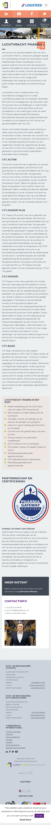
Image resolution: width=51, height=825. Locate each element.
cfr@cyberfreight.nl (37, 715)
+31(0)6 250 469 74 (38, 688)
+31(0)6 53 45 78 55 (38, 718)
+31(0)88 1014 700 (38, 682)
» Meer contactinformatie (15, 613)
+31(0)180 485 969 (38, 712)
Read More (25, 819)
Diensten (9, 742)
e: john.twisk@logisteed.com (17, 610)
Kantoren (9, 734)
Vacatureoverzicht (13, 745)
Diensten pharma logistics (15, 748)
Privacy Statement (13, 737)
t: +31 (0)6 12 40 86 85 (13, 607)
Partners (9, 740)
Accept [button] (39, 816)
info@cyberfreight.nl (37, 685)
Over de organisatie (13, 732)
